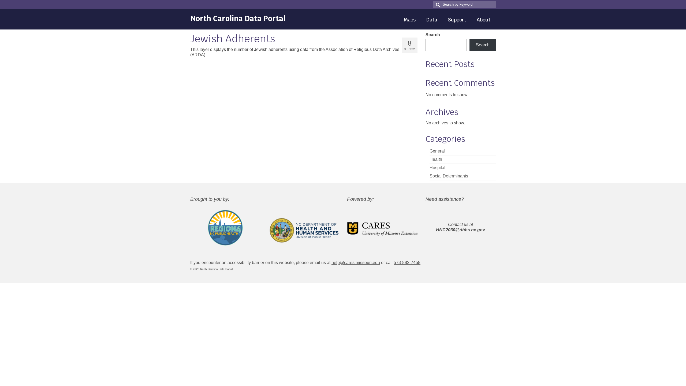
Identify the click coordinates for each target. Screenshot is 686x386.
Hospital (437, 167)
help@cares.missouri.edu (355, 262)
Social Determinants (449, 176)
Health (436, 159)
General (437, 151)
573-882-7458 (407, 262)
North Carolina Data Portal (237, 18)
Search (433, 34)
